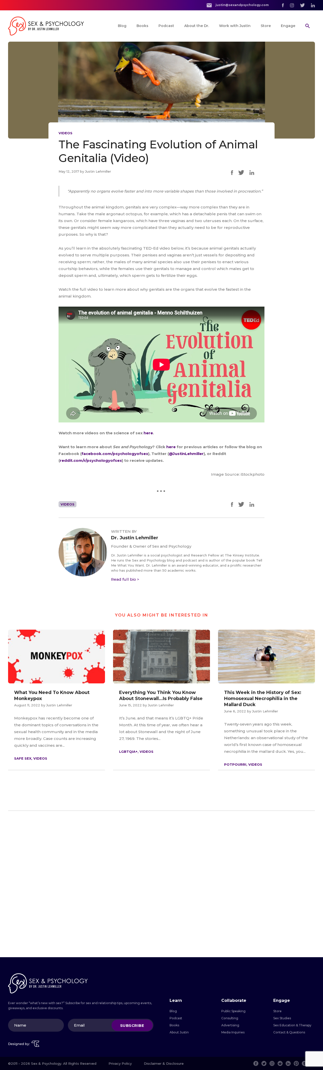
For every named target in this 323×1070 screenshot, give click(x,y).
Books (142, 25)
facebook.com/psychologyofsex (115, 453)
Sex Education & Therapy (292, 1025)
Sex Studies (282, 1018)
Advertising (230, 1025)
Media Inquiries (233, 1032)
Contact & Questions (289, 1032)
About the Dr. (196, 25)
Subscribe (132, 1025)
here (148, 433)
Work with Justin (235, 25)
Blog (122, 25)
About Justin (179, 1032)
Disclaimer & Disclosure (164, 1063)
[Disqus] (161, 884)
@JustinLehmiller (186, 453)
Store (266, 25)
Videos (65, 133)
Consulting (229, 1018)
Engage (288, 25)
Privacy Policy (120, 1063)
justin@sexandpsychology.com (242, 5)
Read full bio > (125, 579)
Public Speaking (233, 1011)
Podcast (166, 25)
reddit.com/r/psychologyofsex (91, 460)
